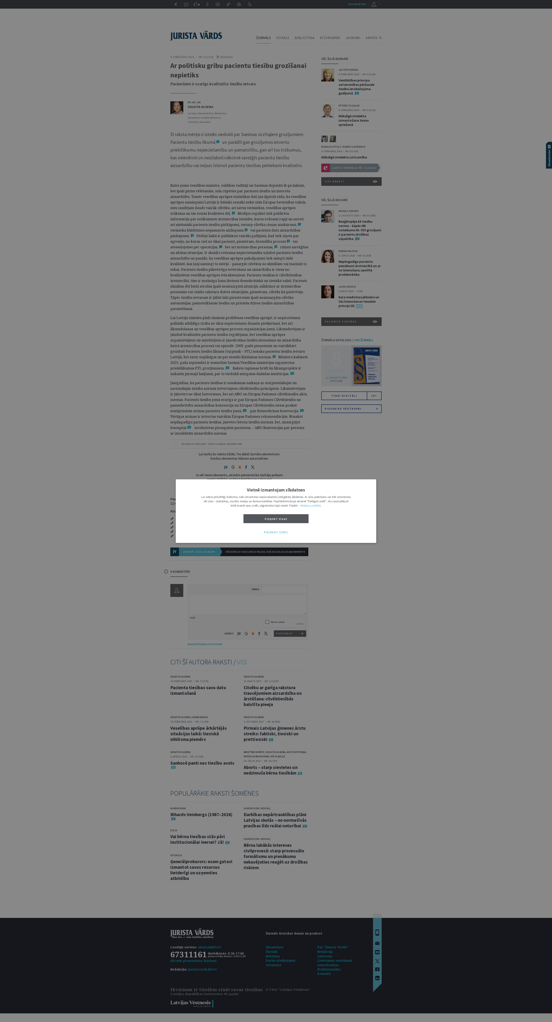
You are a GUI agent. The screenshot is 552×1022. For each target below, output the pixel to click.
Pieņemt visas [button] (276, 518)
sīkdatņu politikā (310, 505)
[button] (276, 532)
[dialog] (276, 511)
